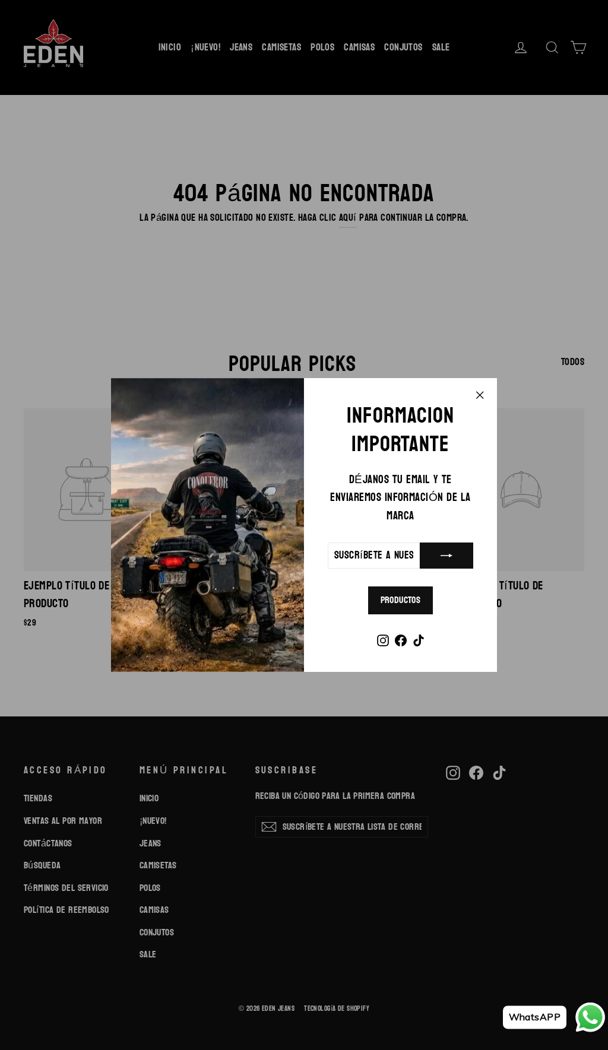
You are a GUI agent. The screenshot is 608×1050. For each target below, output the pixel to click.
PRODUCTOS (401, 599)
